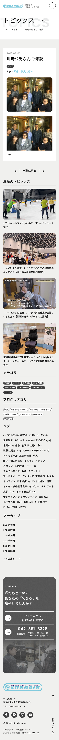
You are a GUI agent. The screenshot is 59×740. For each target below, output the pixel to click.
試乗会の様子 (25, 414)
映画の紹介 (8, 419)
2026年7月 (9, 530)
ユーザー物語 (23, 387)
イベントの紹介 (36, 481)
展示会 (44, 435)
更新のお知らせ (11, 471)
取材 (40, 445)
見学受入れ (9, 501)
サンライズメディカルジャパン (20, 496)
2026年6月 (9, 535)
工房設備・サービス (25, 466)
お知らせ (34, 435)
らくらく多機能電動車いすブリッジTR (24, 486)
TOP (5, 29)
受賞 (6, 410)
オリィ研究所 (23, 491)
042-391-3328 (17, 706)
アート (50, 486)
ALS (12, 491)
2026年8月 (9, 525)
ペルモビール (10, 455)
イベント (16, 383)
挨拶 (5, 491)
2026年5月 (9, 540)
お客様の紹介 (29, 445)
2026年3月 (9, 551)
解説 (24, 471)
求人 (35, 455)
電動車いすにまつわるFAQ (40, 410)
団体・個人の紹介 (23, 71)
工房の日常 (25, 455)
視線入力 (29, 501)
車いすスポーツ (11, 476)
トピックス (16, 29)
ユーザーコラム (38, 387)
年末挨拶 (22, 481)
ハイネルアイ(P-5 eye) (38, 440)
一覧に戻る (29, 170)
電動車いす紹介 (10, 414)
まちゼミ (29, 460)
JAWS (22, 507)
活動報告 (8, 440)
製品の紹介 (9, 450)
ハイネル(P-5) (11, 435)
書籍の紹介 (37, 414)
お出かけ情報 (10, 507)
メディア (40, 460)
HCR (19, 501)
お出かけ (19, 440)
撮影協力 (43, 496)
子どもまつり (35, 471)
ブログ (10, 66)
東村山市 (40, 476)
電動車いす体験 (11, 445)
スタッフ (8, 466)
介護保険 (26, 383)
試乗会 (24, 435)
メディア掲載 (9, 387)
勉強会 (50, 476)
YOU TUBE (38, 383)
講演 (49, 481)
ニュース (7, 392)
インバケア (28, 476)
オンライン (9, 481)
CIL (34, 491)
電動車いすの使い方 (19, 410)
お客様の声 (41, 501)
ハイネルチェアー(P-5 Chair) (33, 450)
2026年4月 (9, 546)
